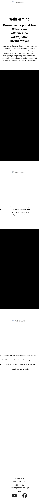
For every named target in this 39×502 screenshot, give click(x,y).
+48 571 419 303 (20, 481)
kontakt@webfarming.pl (19, 488)
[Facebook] (24, 495)
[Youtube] (14, 495)
